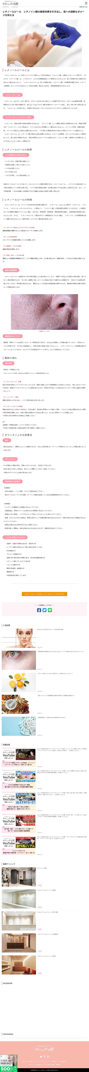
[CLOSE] (86, 3)
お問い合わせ (25, 1061)
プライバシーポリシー (40, 1061)
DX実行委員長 (37, 1064)
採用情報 (58, 1064)
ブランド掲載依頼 (62, 1061)
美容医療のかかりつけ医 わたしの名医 (41, 1070)
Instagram (48, 1057)
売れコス (31, 1064)
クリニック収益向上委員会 (48, 1064)
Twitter (41, 1057)
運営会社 (32, 1061)
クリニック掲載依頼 (51, 1061)
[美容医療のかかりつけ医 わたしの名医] (44, 1050)
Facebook (44, 1057)
